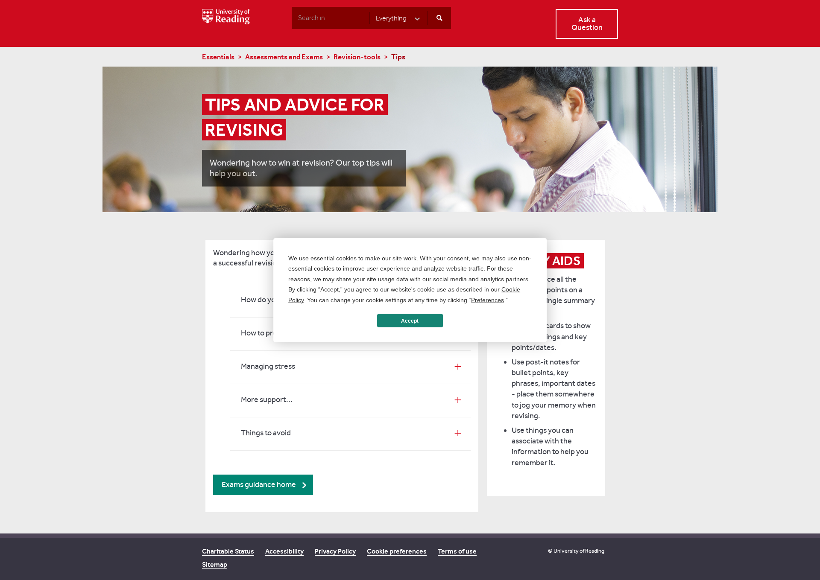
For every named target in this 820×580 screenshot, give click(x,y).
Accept (410, 321)
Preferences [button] (487, 299)
